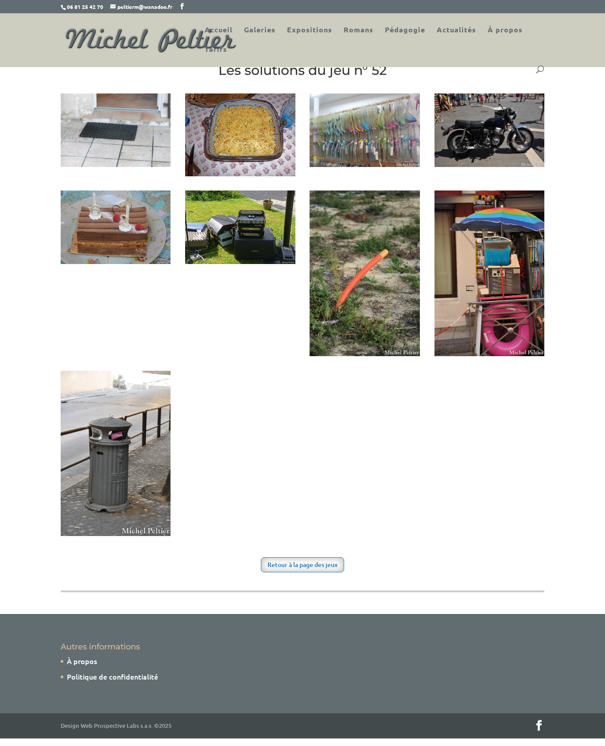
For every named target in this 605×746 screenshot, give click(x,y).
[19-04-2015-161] (116, 261)
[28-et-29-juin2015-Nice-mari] (489, 164)
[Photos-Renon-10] (365, 353)
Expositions (309, 30)
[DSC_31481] (365, 164)
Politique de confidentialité (112, 676)
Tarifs (216, 50)
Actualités (456, 30)
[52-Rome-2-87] (116, 533)
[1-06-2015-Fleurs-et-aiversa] (240, 261)
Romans (358, 30)
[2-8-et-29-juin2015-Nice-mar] (489, 353)
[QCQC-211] (116, 164)
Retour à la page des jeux (302, 564)
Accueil (219, 30)
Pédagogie (405, 30)
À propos (505, 30)
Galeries (259, 30)
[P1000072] (240, 173)
